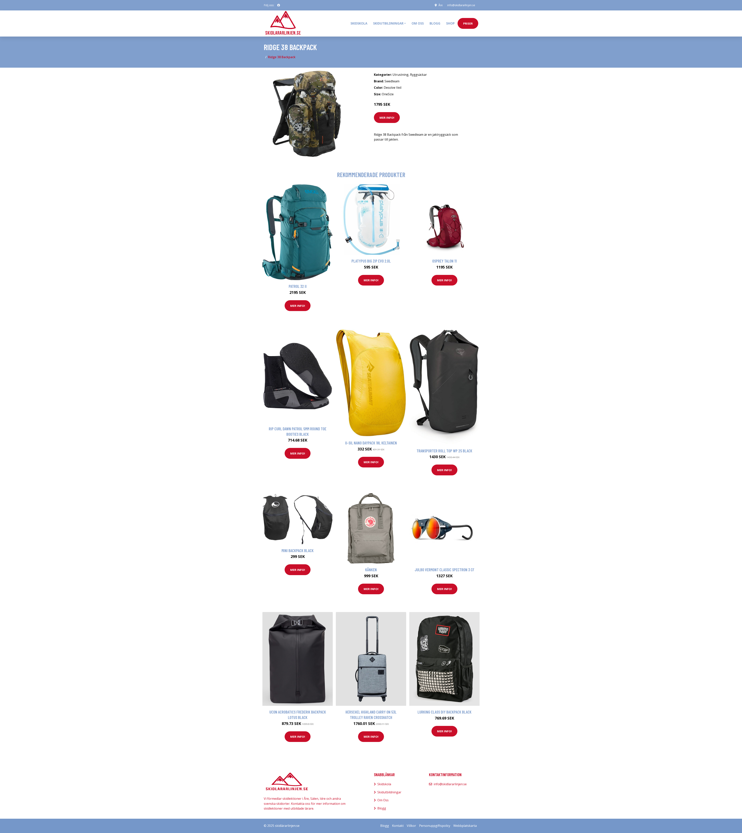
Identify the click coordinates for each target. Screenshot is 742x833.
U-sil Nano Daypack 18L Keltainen (371, 442)
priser (468, 23)
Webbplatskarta (465, 826)
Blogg (435, 23)
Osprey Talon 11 (444, 260)
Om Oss (383, 800)
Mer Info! (387, 117)
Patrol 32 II (298, 286)
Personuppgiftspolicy (434, 826)
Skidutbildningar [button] (388, 23)
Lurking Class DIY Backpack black (444, 711)
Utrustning (400, 74)
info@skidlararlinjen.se (461, 5)
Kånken (371, 569)
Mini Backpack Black (298, 550)
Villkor (411, 826)
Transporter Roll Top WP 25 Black (444, 450)
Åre (440, 5)
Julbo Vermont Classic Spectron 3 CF (444, 569)
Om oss (418, 23)
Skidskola (359, 23)
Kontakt (398, 826)
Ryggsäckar (418, 74)
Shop (450, 23)
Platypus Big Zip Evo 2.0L (371, 260)
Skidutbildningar (389, 792)
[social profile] (279, 5)
